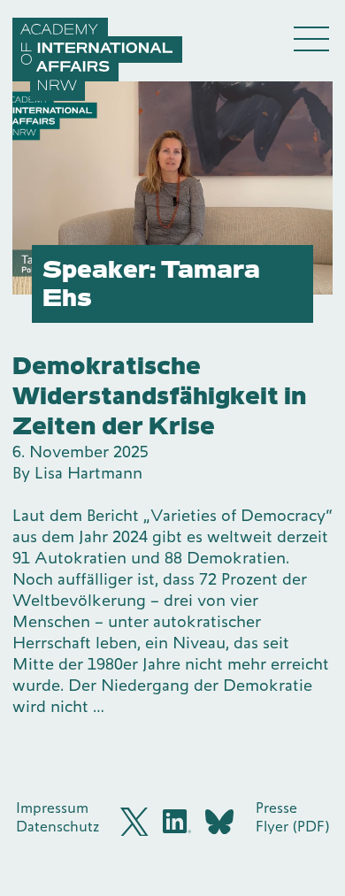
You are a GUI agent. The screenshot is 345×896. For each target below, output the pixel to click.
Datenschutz (57, 826)
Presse (276, 807)
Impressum (52, 807)
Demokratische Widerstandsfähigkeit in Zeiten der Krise (159, 396)
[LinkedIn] (177, 821)
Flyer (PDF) (292, 826)
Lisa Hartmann (88, 473)
